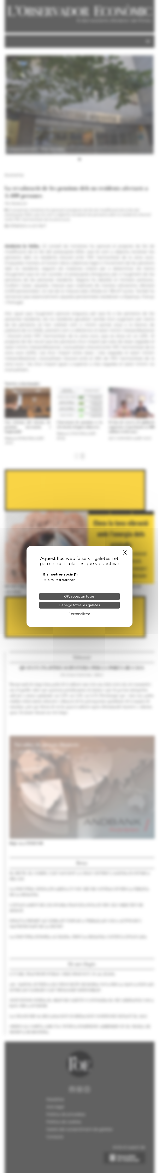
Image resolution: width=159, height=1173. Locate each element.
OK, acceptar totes (79, 596)
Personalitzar (79, 614)
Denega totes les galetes (79, 605)
